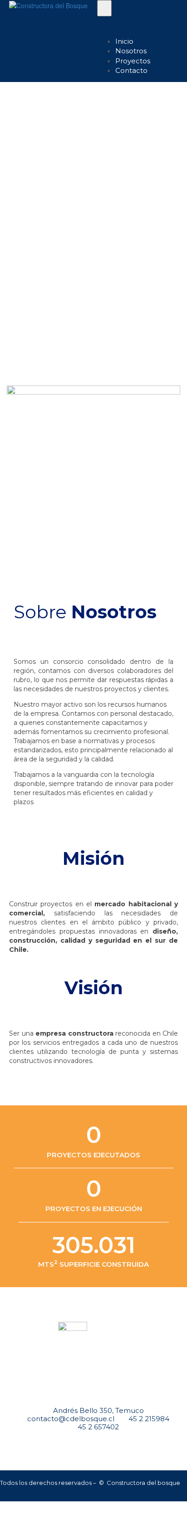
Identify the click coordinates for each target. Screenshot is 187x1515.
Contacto (131, 70)
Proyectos (132, 60)
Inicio (124, 41)
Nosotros (131, 50)
